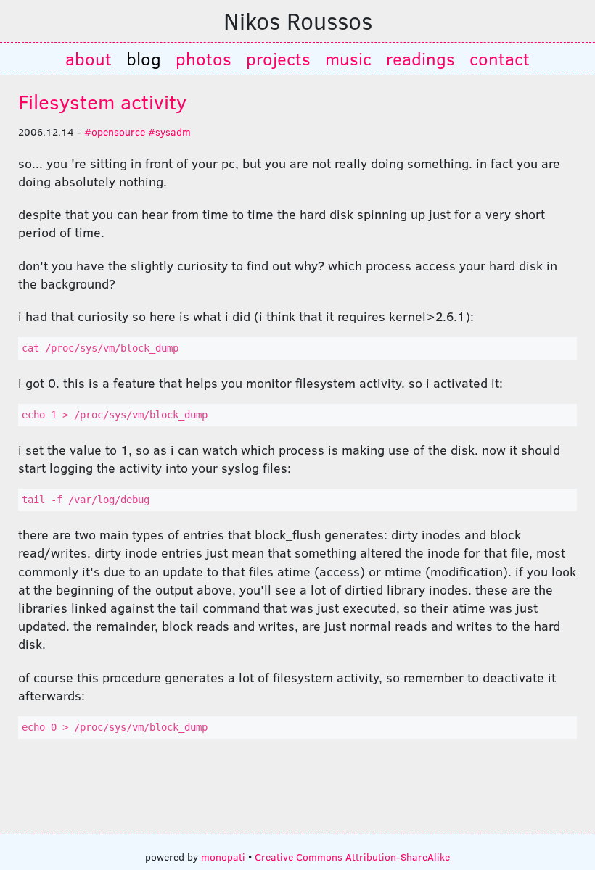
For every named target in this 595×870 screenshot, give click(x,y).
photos (203, 58)
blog (143, 58)
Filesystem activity (102, 101)
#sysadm (169, 131)
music (348, 58)
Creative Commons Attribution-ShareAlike (352, 856)
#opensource (114, 131)
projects (278, 58)
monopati (223, 856)
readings (420, 58)
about (88, 58)
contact (499, 58)
